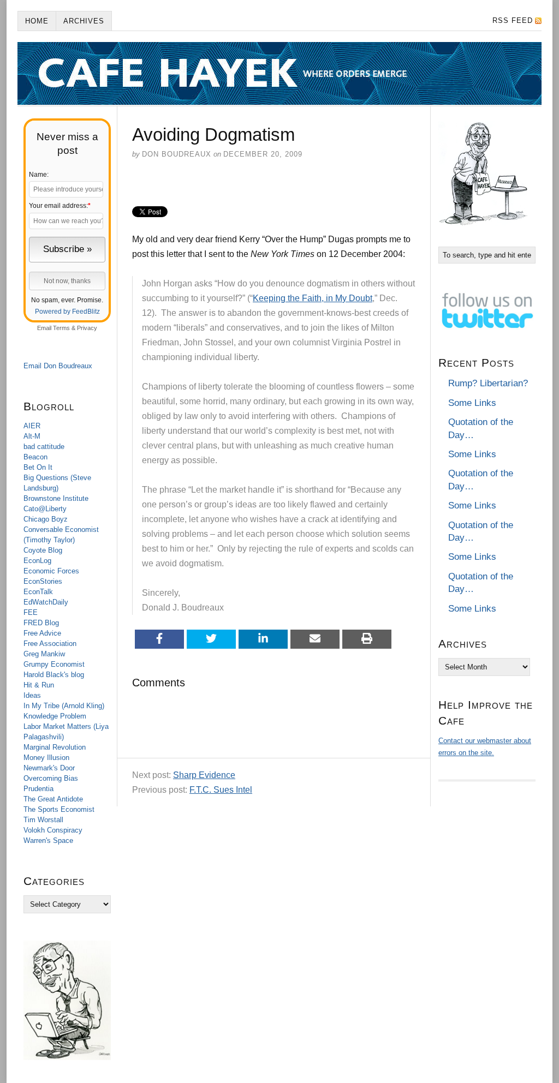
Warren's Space (48, 840)
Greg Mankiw (44, 654)
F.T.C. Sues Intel (220, 789)
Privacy (87, 328)
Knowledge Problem (54, 716)
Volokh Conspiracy (52, 830)
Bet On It (37, 467)
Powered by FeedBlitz (67, 311)
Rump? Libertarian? (488, 383)
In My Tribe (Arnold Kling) (63, 706)
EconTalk (38, 592)
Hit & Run (38, 685)
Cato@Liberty (45, 509)
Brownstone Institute (55, 498)
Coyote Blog (42, 550)
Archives (83, 21)
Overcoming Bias (50, 778)
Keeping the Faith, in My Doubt (312, 298)
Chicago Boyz (45, 519)
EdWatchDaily (45, 602)
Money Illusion (46, 757)
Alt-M (31, 436)
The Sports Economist (58, 809)
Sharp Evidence (204, 775)
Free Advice (42, 633)
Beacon (35, 457)
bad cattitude (43, 446)
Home (37, 21)
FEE (30, 612)
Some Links (472, 403)
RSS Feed (512, 20)
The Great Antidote (53, 799)
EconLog (37, 561)
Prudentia (38, 789)
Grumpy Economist (54, 664)
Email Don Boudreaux (57, 366)
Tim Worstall (43, 820)
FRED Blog (41, 623)
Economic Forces (51, 571)
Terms (61, 328)
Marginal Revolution (54, 747)
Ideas (32, 695)
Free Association (49, 643)
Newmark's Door (49, 768)
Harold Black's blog (53, 675)
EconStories (42, 581)
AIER (31, 426)
